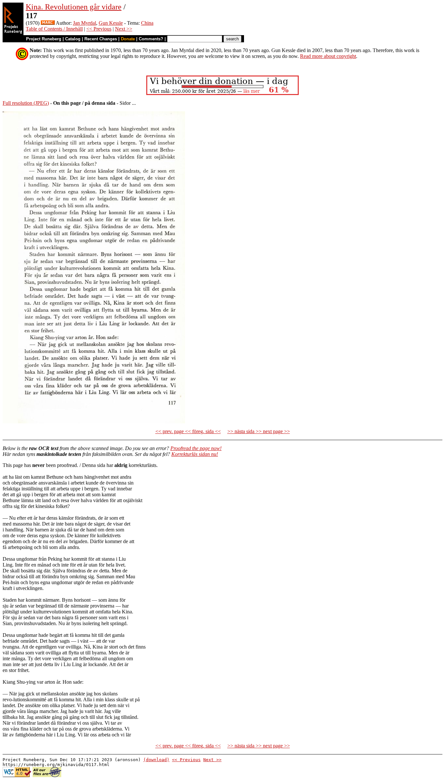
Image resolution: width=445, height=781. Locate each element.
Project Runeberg (43, 38)
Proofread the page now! (196, 448)
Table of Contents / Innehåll (54, 29)
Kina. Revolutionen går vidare (74, 7)
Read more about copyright (328, 56)
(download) (156, 759)
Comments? (151, 38)
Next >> (123, 29)
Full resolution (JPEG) (26, 103)
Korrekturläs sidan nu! (194, 454)
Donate (128, 38)
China (147, 23)
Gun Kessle (111, 23)
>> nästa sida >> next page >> (258, 431)
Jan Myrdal (84, 23)
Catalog (72, 38)
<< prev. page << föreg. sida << (188, 431)
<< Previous (98, 29)
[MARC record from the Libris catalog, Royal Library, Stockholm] (48, 23)
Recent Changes (100, 38)
